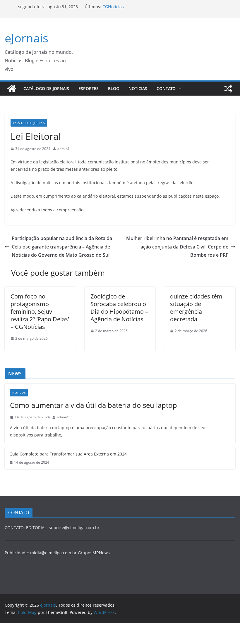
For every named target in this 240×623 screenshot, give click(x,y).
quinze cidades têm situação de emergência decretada (196, 307)
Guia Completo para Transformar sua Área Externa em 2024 (68, 454)
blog (113, 88)
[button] (179, 88)
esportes (88, 88)
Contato (166, 88)
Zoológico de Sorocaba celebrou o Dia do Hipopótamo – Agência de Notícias (119, 307)
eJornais (26, 38)
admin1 (63, 148)
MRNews (101, 552)
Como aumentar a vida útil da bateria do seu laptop (93, 405)
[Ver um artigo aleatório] (228, 89)
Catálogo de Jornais (46, 88)
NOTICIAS (137, 88)
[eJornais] (12, 89)
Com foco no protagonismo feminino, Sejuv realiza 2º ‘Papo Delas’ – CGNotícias (40, 311)
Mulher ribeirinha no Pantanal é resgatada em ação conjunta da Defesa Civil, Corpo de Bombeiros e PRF (177, 246)
